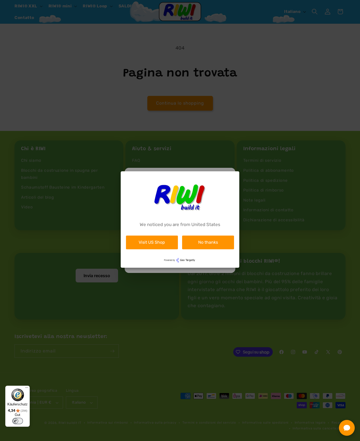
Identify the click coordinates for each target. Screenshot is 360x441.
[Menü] (26, 389)
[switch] (17, 421)
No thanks (208, 242)
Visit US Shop (152, 242)
